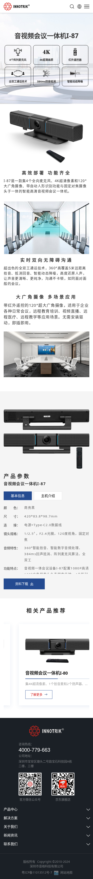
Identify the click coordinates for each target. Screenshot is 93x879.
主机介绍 (48, 495)
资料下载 (21, 584)
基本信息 (18, 495)
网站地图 (66, 872)
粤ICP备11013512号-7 (37, 872)
